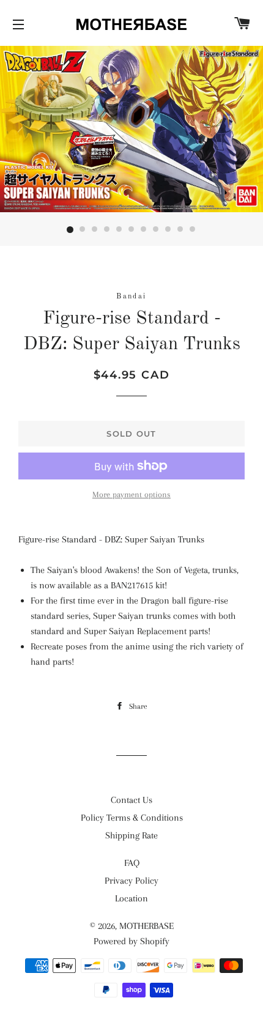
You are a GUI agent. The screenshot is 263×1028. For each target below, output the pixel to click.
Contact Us (131, 799)
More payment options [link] (131, 494)
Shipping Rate (131, 835)
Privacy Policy (131, 880)
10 (180, 230)
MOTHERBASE (146, 925)
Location (131, 898)
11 (193, 230)
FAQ (131, 862)
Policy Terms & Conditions (132, 817)
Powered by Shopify (131, 941)
